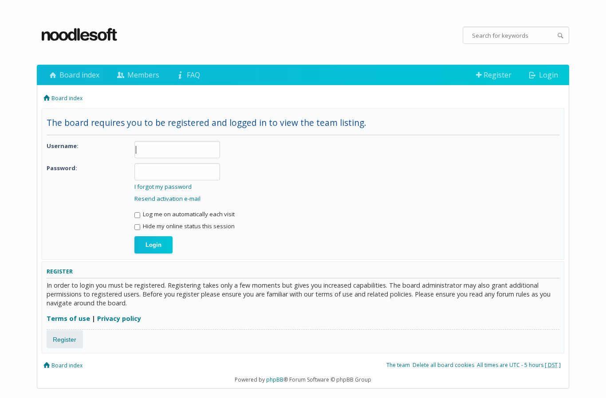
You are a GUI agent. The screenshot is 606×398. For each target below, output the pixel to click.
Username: (63, 146)
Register (497, 75)
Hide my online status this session (188, 226)
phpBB (274, 379)
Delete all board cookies (443, 365)
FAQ (192, 75)
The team (398, 365)
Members (142, 75)
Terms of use (68, 318)
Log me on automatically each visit (188, 214)
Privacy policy (119, 318)
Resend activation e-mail (167, 199)
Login (547, 75)
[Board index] (80, 35)
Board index (78, 75)
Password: (62, 168)
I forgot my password (163, 187)
